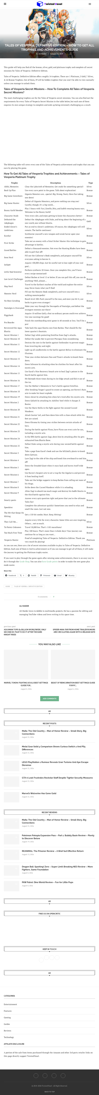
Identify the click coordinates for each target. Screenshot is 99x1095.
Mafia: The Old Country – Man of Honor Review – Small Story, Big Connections (54, 732)
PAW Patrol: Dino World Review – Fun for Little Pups (47, 882)
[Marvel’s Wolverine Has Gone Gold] (11, 797)
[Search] (94, 4)
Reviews (7, 1030)
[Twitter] (45, 1075)
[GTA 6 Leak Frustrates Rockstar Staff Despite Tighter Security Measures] (11, 781)
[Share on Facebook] (57, 596)
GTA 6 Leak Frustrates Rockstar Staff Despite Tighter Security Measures (57, 778)
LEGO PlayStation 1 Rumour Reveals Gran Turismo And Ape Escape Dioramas (55, 763)
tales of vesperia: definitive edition (28, 586)
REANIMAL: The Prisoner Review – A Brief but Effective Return (53, 851)
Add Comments (49, 699)
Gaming (7, 1017)
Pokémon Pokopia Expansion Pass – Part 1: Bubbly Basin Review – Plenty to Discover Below (58, 837)
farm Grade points (50, 561)
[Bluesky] (63, 1075)
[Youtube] (54, 1075)
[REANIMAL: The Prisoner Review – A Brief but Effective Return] (11, 855)
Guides (7, 1024)
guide (8, 586)
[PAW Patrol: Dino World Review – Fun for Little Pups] (11, 886)
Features (8, 1011)
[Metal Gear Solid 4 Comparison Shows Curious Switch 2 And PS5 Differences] (11, 750)
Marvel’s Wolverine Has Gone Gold (39, 793)
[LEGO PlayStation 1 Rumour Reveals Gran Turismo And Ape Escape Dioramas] (11, 766)
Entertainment (10, 1004)
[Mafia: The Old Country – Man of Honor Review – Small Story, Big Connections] (11, 735)
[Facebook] (36, 1075)
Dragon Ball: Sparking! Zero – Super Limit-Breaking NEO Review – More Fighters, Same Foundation (57, 868)
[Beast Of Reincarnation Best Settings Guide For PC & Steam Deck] (73, 664)
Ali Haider (42, 54)
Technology (9, 1037)
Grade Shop (24, 561)
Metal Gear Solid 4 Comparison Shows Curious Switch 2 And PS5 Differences (53, 748)
